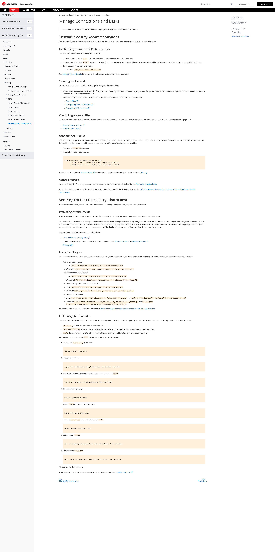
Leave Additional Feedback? (241, 36)
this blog (143, 172)
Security (8, 82)
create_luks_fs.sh (123, 472)
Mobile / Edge (29, 10)
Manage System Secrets (16, 119)
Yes (234, 32)
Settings (8, 74)
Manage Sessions (14, 111)
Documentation (139, 241)
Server (14, 10)
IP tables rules (86, 172)
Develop (74, 10)
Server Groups (10, 78)
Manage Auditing (14, 107)
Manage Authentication (16, 95)
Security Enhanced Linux (72, 125)
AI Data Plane (59, 10)
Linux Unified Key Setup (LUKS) (75, 238)
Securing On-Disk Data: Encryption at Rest (239, 22)
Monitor (8, 132)
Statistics (8, 128)
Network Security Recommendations (238, 18)
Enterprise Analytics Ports (146, 184)
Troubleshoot (10, 136)
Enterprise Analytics (66, 15)
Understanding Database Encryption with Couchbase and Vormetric (127, 309)
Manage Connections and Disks (19, 123)
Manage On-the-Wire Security (18, 103)
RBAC (10, 99)
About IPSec (71, 101)
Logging (8, 70)
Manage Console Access (16, 115)
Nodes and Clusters (12, 66)
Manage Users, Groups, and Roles (20, 91)
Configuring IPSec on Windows (78, 104)
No (240, 32)
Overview (8, 62)
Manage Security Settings (17, 87)
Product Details (121, 241)
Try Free (264, 4)
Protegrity (67, 245)
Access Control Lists (71, 128)
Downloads (243, 4)
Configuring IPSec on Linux (77, 108)
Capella (44, 10)
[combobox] (215, 4)
